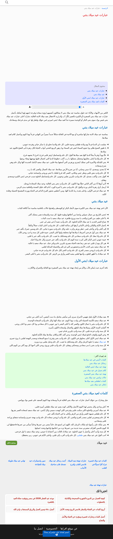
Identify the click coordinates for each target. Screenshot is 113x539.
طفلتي (80, 435)
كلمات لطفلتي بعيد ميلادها (95, 381)
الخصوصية (51, 528)
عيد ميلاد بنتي (99, 94)
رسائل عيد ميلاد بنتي (97, 363)
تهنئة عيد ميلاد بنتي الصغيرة (95, 374)
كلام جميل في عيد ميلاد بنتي (94, 370)
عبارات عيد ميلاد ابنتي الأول (93, 98)
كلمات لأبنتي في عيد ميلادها (95, 360)
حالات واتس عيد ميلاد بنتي (95, 377)
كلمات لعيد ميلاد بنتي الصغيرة (92, 101)
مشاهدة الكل (11, 443)
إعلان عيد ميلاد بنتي (98, 384)
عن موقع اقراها (68, 528)
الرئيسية (105, 8)
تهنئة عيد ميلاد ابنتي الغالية (95, 367)
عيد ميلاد (102, 342)
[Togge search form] (6, 2)
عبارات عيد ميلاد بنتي (96, 91)
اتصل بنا (38, 528)
